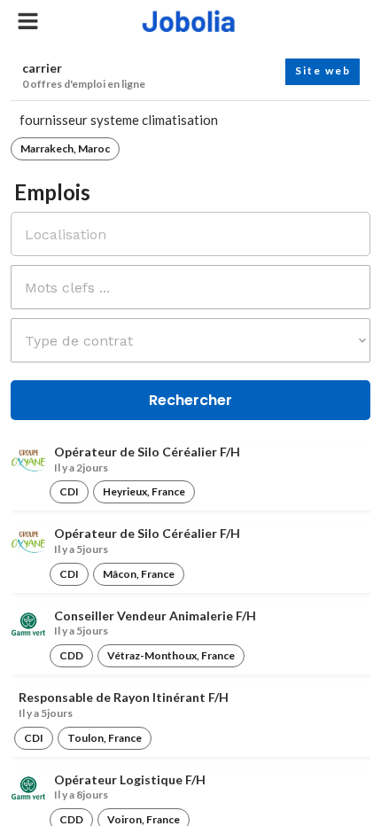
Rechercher (190, 400)
